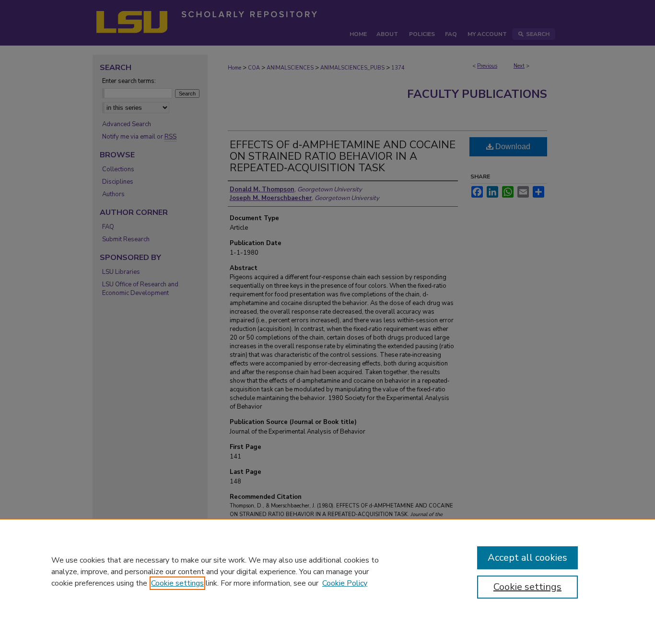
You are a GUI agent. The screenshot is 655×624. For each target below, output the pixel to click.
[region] (327, 571)
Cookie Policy (344, 583)
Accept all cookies (527, 557)
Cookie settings (177, 583)
